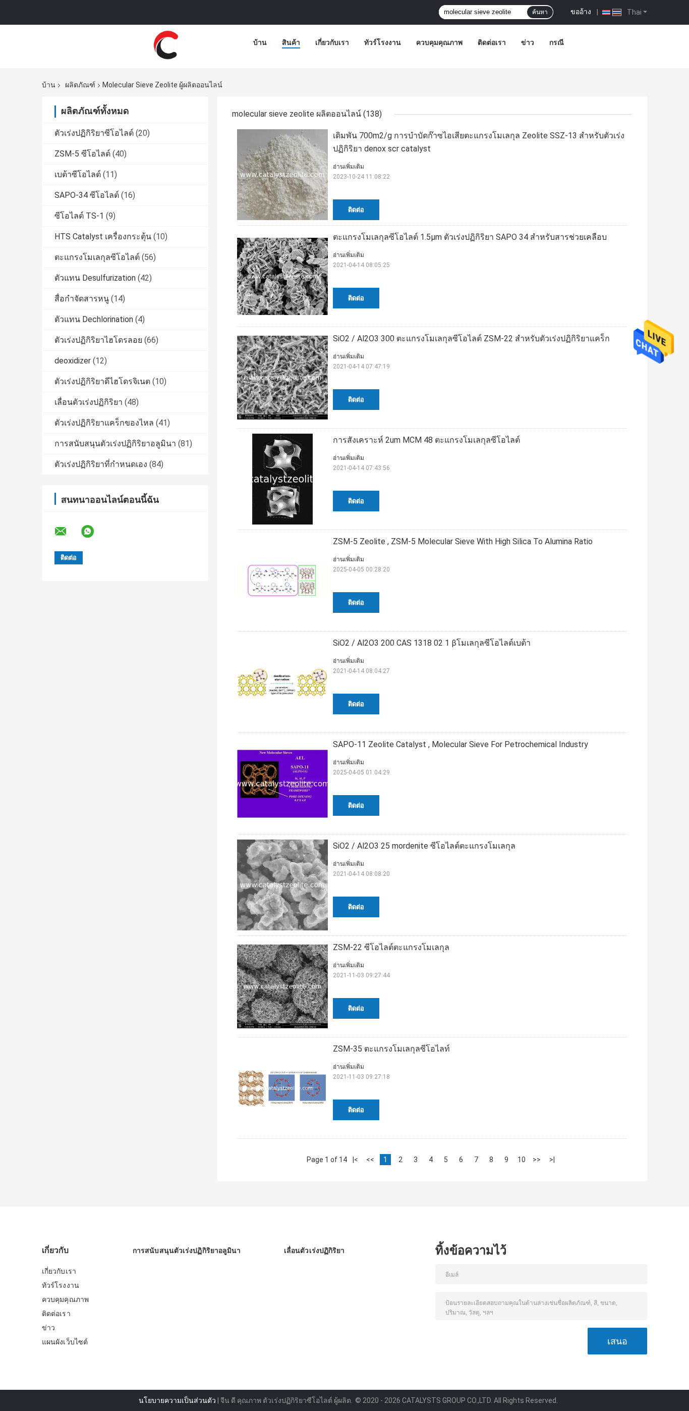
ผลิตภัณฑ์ (80, 85)
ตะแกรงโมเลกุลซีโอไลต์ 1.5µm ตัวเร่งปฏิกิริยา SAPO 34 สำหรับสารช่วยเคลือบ (470, 237)
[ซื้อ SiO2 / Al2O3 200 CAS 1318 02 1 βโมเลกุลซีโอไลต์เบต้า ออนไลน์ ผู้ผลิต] (282, 682)
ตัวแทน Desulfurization (95, 278)
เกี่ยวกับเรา (332, 42)
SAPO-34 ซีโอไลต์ (86, 195)
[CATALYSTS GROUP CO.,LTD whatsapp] (93, 531)
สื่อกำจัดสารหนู (81, 298)
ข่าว (527, 42)
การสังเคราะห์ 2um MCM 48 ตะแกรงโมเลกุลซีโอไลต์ (426, 440)
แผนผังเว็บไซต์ (65, 1342)
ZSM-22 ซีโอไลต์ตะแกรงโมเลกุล (391, 947)
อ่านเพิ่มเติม (348, 166)
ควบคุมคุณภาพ (439, 42)
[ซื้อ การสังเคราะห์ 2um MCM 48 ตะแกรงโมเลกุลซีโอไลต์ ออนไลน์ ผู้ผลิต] (282, 479)
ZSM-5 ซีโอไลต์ (82, 154)
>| (552, 1160)
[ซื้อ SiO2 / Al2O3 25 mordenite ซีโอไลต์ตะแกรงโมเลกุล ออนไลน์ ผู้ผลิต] (282, 885)
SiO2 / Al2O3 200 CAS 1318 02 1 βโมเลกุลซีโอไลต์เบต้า (432, 643)
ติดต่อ (356, 210)
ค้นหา (540, 12)
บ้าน (260, 42)
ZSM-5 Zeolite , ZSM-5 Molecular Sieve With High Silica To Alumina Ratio (463, 541)
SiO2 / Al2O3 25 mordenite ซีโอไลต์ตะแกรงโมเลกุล (424, 846)
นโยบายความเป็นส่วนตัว (177, 1400)
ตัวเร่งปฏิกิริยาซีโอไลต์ (94, 133)
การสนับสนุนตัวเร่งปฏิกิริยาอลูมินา (115, 443)
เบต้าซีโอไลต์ (77, 174)
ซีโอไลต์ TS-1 (79, 216)
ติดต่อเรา (492, 42)
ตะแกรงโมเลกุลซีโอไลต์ (97, 257)
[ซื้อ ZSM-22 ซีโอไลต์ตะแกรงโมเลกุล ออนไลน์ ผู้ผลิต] (282, 986)
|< (355, 1160)
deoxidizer (72, 360)
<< (370, 1160)
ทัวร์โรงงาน (382, 42)
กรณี (556, 42)
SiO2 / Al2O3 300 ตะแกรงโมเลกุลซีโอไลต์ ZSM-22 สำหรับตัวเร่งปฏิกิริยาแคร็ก (471, 338)
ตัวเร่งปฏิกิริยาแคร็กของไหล (104, 423)
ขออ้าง (580, 12)
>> (537, 1160)
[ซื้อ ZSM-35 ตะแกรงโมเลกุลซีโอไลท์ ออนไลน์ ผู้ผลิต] (282, 1087)
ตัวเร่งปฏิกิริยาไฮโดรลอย (98, 340)
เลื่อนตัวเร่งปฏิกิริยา (88, 402)
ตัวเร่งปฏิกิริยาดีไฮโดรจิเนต (102, 381)
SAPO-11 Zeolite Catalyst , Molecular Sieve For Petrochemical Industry (460, 744)
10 (522, 1160)
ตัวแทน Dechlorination (93, 319)
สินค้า (291, 42)
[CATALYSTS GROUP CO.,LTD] (165, 45)
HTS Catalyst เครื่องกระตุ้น (102, 236)
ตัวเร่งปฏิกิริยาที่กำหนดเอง (100, 464)
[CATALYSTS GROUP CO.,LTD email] (67, 531)
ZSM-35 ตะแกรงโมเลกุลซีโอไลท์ (391, 1049)
